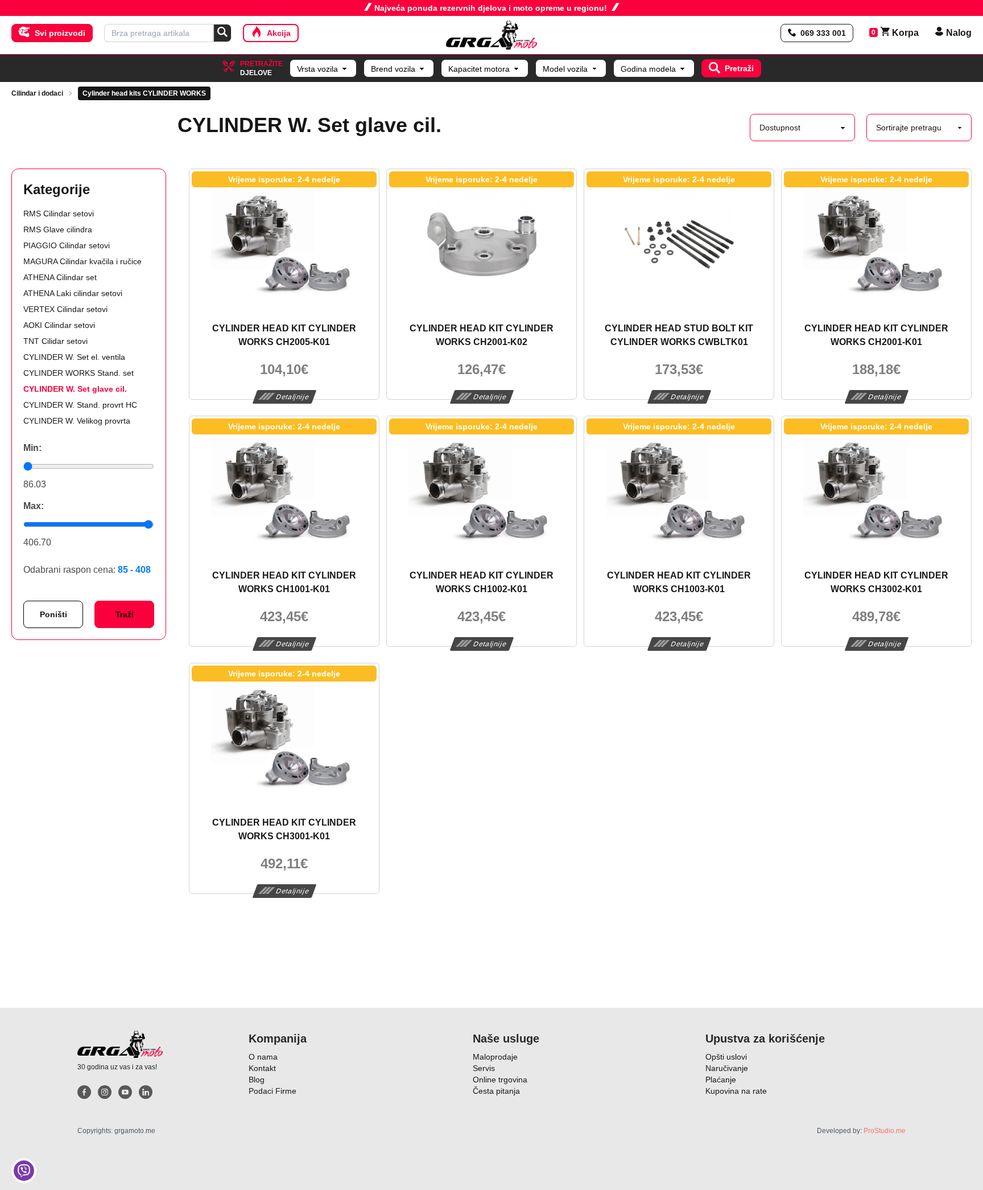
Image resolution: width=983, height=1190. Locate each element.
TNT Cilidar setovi (55, 341)
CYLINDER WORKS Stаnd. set (78, 372)
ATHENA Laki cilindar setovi (72, 293)
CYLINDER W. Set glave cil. (75, 388)
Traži (124, 614)
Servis (484, 1068)
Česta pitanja (496, 1090)
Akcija (279, 33)
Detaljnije (293, 397)
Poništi (53, 614)
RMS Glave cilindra (57, 229)
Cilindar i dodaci (37, 93)
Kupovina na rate (736, 1090)
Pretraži (739, 68)
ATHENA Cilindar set (60, 277)
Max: (33, 506)
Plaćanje (720, 1079)
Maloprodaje (495, 1056)
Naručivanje (726, 1068)
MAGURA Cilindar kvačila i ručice (82, 261)
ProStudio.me (885, 1131)
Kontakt (262, 1068)
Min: (32, 448)
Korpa (900, 33)
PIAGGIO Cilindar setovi (66, 245)
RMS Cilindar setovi (58, 213)
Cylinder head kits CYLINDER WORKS (144, 93)
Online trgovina (500, 1079)
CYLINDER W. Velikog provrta (76, 420)
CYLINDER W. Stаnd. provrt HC (80, 404)
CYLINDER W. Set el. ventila (74, 357)
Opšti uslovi (726, 1056)
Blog (257, 1079)
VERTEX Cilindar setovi (65, 309)
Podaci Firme (272, 1090)
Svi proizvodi (60, 33)
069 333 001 (823, 33)
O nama (263, 1056)
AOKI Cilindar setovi (59, 325)
